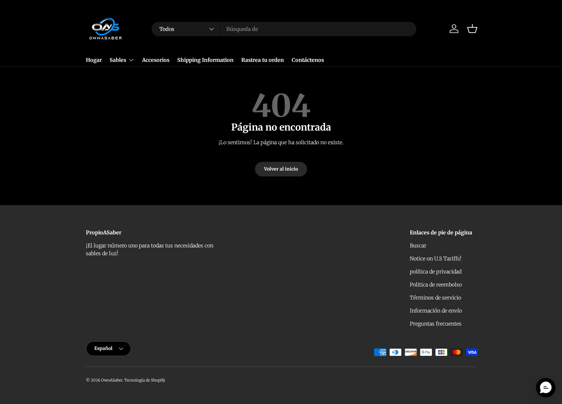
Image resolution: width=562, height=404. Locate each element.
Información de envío (436, 310)
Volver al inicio (281, 169)
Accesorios (155, 60)
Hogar (94, 60)
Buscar (418, 245)
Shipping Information (205, 60)
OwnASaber (111, 380)
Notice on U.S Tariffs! (436, 258)
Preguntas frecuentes (436, 323)
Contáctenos (308, 60)
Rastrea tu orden (262, 60)
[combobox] (284, 29)
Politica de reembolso (436, 284)
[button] (472, 28)
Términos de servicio (435, 297)
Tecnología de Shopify (144, 380)
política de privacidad (436, 271)
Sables (118, 60)
